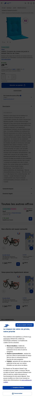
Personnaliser (18, 393)
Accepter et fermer (18, 387)
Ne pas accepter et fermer (24, 325)
